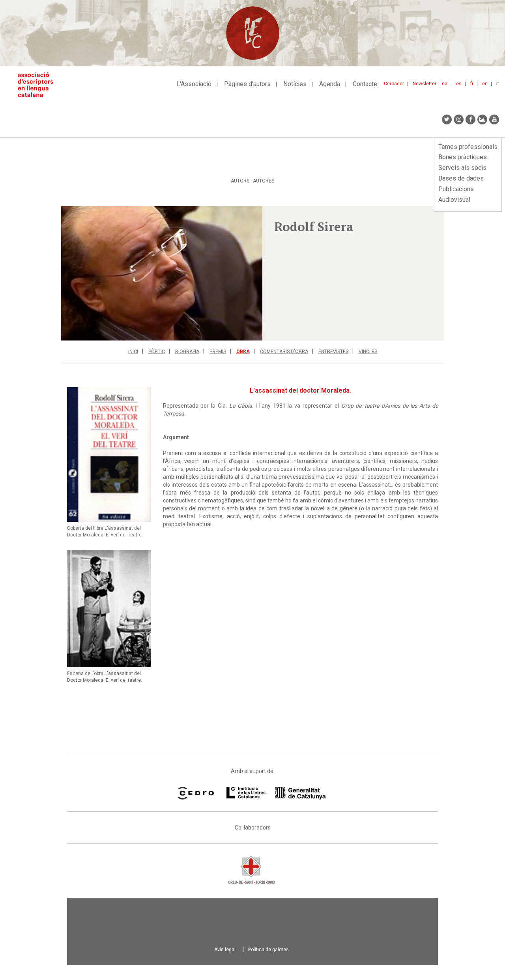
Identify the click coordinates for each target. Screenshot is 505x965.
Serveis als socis (462, 167)
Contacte (365, 84)
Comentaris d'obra (284, 351)
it (497, 84)
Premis (217, 351)
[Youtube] (494, 119)
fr (471, 84)
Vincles (368, 351)
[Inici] (38, 84)
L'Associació (193, 84)
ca (444, 84)
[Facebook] (470, 119)
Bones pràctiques (462, 157)
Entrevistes (333, 351)
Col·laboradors (253, 827)
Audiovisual (454, 199)
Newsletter (424, 84)
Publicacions (456, 189)
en (485, 84)
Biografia (187, 351)
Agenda (329, 84)
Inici (133, 351)
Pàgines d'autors (247, 84)
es (459, 84)
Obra (243, 351)
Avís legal (225, 949)
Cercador (394, 84)
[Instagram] (459, 119)
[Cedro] (195, 793)
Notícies (295, 84)
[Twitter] (447, 119)
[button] (161, 273)
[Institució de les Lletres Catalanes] (275, 793)
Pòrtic (156, 351)
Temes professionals (468, 146)
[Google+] (482, 119)
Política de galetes (268, 949)
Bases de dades (461, 178)
